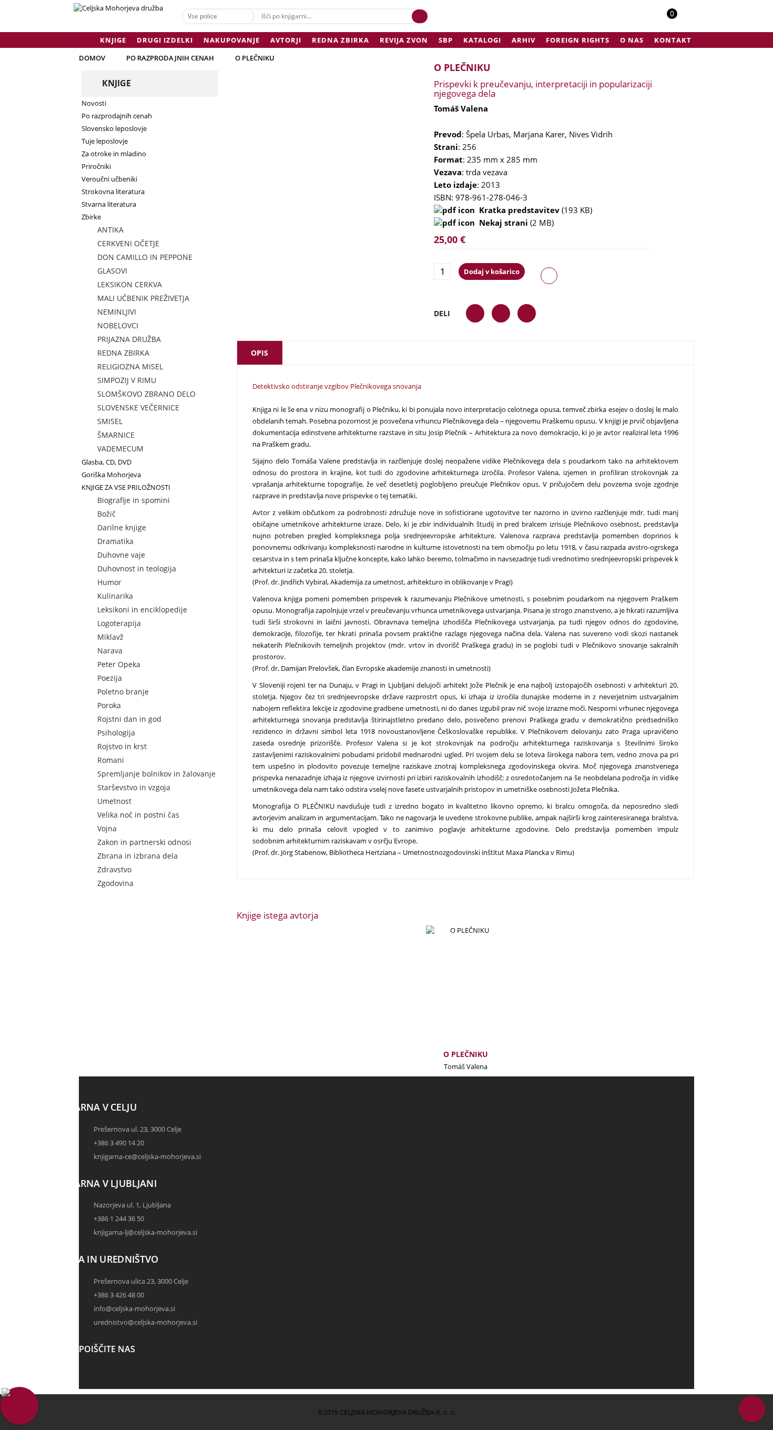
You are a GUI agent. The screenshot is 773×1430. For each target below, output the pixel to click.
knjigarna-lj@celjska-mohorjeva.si (145, 1232)
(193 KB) (533, 210)
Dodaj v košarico (492, 271)
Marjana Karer (539, 134)
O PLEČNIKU (465, 1054)
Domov (92, 58)
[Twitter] (89, 1384)
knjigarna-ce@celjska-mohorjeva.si (147, 1156)
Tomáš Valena (461, 108)
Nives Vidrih (591, 134)
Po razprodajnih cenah (170, 58)
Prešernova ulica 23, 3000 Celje (141, 1281)
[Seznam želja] (683, 19)
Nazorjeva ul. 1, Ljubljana (132, 1205)
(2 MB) (514, 222)
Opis (259, 353)
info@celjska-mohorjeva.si (134, 1308)
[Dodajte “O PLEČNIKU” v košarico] (448, 991)
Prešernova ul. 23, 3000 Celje (137, 1129)
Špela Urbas (487, 134)
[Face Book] (89, 1374)
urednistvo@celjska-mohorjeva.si (145, 1322)
